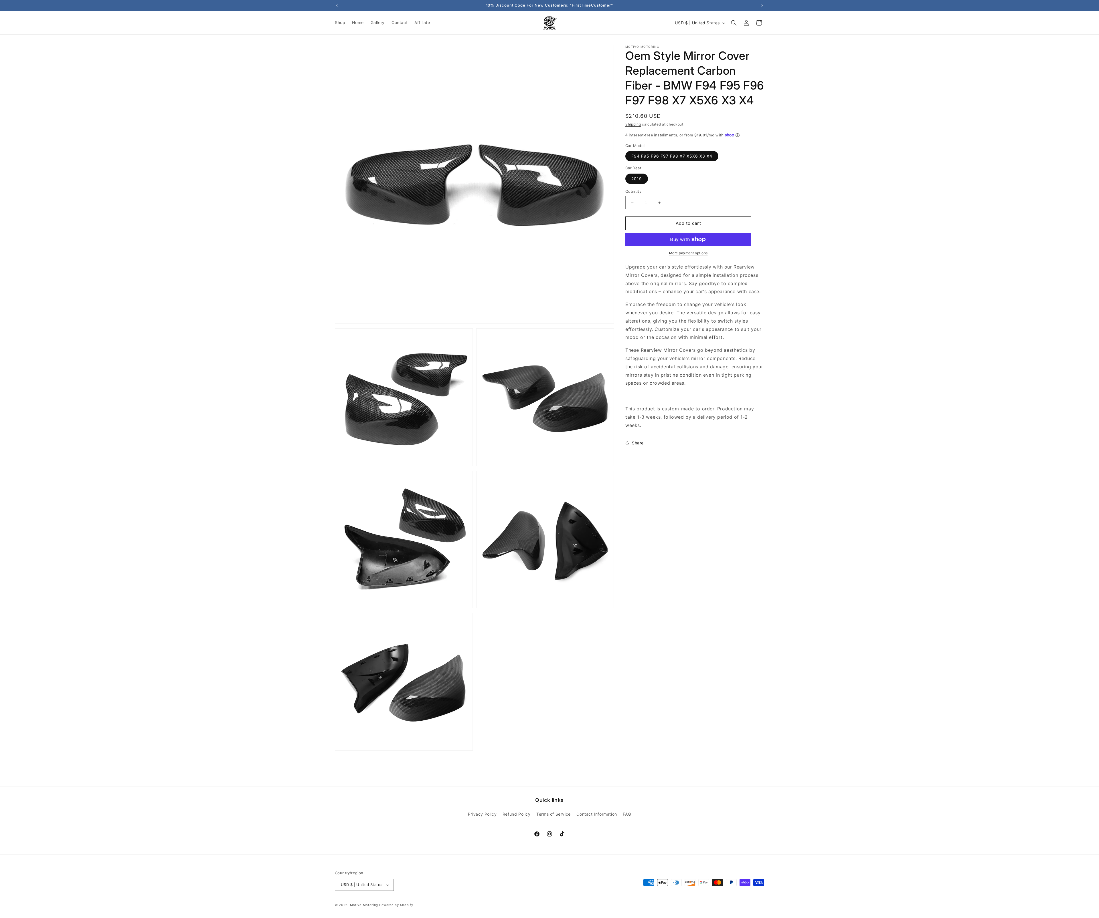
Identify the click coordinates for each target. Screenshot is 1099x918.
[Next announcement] (762, 5)
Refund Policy (517, 814)
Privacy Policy (482, 814)
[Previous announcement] (337, 5)
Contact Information (596, 814)
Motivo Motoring (364, 905)
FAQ (627, 814)
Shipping (633, 124)
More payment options (688, 253)
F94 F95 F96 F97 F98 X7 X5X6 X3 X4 (671, 156)
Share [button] (638, 442)
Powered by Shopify (396, 905)
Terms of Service (553, 814)
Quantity (633, 191)
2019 (636, 178)
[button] (734, 23)
